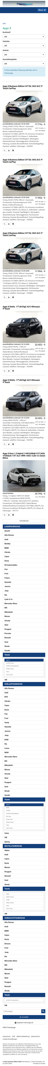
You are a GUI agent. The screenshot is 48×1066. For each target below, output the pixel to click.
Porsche (7, 633)
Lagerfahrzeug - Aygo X (24, 482)
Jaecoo (7, 586)
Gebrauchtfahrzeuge (14, 918)
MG (5, 608)
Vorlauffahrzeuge (13, 684)
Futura (7, 578)
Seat (6, 642)
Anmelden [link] (25, 1017)
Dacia (6, 561)
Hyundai (7, 582)
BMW (6, 548)
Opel (6, 625)
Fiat (5, 569)
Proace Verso (10, 669)
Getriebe (6, 41)
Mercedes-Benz (10, 603)
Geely (6, 722)
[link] (4, 150)
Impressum (6, 1036)
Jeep (6, 591)
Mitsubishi (8, 612)
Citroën (7, 552)
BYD (6, 697)
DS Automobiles (10, 565)
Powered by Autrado (39, 1063)
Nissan (7, 616)
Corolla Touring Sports (12, 666)
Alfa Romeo (9, 535)
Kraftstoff (6, 32)
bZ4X (7, 807)
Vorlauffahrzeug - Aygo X (24, 117)
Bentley (7, 544)
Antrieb (6, 50)
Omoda (7, 621)
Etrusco (7, 944)
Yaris (7, 671)
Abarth (7, 531)
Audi (6, 539)
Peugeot (7, 629)
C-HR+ (8, 900)
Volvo (6, 833)
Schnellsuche (24, 521)
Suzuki (7, 651)
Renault (7, 638)
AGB (13, 1036)
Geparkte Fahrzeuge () (25, 1023)
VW (5, 680)
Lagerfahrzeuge (12, 526)
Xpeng (7, 842)
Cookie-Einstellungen (10, 1039)
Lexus (6, 748)
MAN (6, 752)
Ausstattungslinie (10, 59)
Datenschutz (35, 1036)
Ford (6, 574)
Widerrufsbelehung (23, 1036)
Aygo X (8, 660)
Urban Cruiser (10, 822)
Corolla (8, 810)
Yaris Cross (9, 674)
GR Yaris (8, 816)
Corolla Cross (10, 663)
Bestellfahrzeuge (13, 846)
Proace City (9, 819)
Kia (5, 595)
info (4, 23)
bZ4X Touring (10, 897)
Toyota (7, 655)
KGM (6, 740)
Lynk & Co (8, 599)
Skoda (7, 646)
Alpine (7, 850)
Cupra (6, 556)
